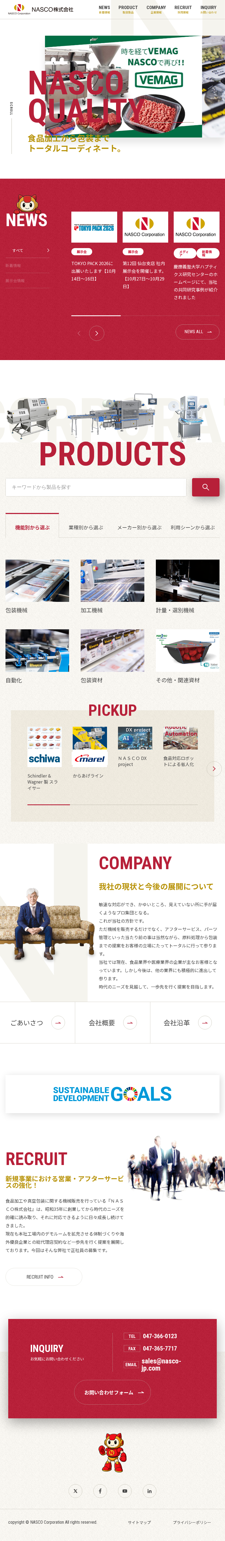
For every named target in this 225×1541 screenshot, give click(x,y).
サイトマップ (139, 1522)
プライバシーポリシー (192, 1522)
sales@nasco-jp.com (161, 1364)
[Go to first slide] (205, 122)
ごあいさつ (26, 1022)
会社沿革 (177, 1022)
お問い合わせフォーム (108, 1392)
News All (193, 331)
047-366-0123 (160, 1336)
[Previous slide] (139, 122)
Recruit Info (40, 1277)
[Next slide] (96, 333)
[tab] (155, 122)
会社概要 (102, 1022)
